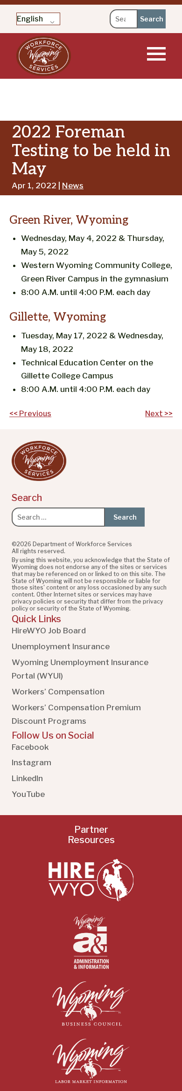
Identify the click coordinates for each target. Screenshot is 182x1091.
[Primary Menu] (156, 53)
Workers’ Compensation (58, 691)
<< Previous (30, 413)
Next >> (159, 413)
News (73, 185)
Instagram (31, 762)
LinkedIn (27, 778)
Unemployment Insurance (61, 646)
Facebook (30, 747)
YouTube (28, 794)
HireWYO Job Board (49, 630)
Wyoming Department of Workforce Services (43, 56)
